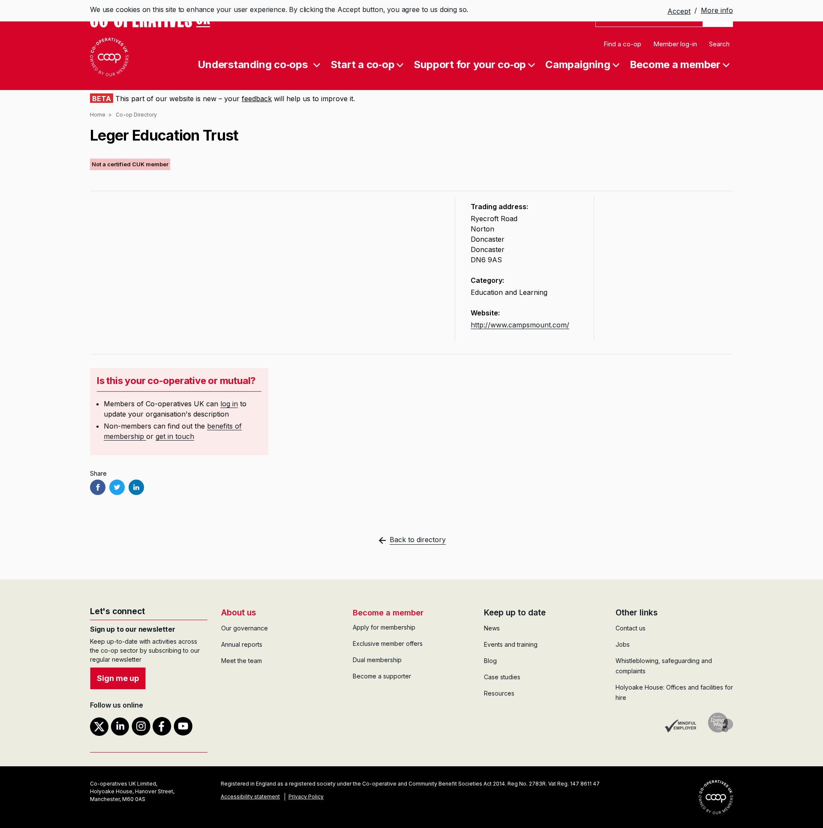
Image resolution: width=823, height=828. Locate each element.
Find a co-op (622, 44)
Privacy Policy (306, 796)
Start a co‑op (362, 64)
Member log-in (675, 44)
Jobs (623, 644)
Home (97, 114)
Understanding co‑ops (252, 64)
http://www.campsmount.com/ (520, 325)
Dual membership (377, 659)
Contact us (631, 628)
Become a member (675, 64)
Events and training (511, 644)
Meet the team (241, 660)
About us (238, 613)
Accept (679, 11)
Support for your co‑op (470, 64)
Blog (490, 660)
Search (719, 44)
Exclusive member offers (388, 643)
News (492, 628)
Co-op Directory (136, 114)
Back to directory (418, 539)
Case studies (502, 677)
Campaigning (577, 64)
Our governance (244, 628)
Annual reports (241, 644)
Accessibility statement (250, 796)
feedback (257, 98)
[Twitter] (117, 487)
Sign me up (118, 678)
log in (229, 403)
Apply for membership (384, 627)
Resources (499, 693)
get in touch (175, 436)
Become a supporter (382, 676)
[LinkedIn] (136, 487)
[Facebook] (97, 487)
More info (717, 10)
